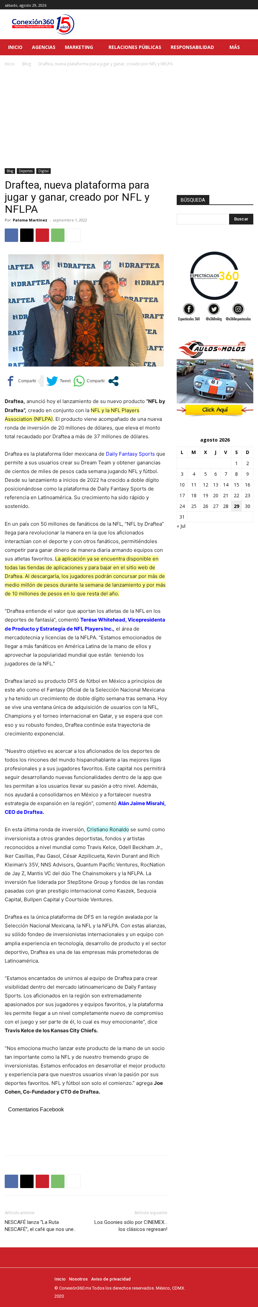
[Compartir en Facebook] (20, 381)
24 (182, 506)
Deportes (26, 171)
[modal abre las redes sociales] (113, 381)
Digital (43, 171)
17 (182, 495)
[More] (74, 235)
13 (215, 484)
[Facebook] (234, 5)
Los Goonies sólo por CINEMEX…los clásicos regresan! (130, 1225)
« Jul (181, 526)
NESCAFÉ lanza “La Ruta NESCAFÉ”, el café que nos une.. (40, 1225)
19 (205, 495)
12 (205, 484)
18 (194, 495)
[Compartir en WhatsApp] (89, 381)
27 (215, 506)
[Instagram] (242, 5)
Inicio (10, 64)
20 (215, 495)
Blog (26, 64)
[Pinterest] (42, 235)
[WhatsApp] (57, 235)
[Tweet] (58, 381)
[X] (249, 5)
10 (182, 484)
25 (194, 506)
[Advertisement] (129, 118)
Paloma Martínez (30, 219)
